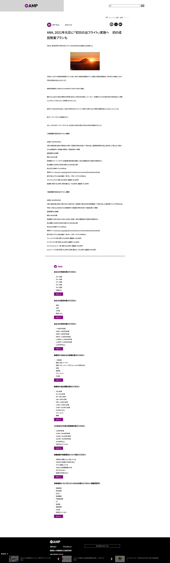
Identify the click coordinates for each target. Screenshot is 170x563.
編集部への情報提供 (56, 550)
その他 (58, 311)
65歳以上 (59, 290)
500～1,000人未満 (62, 402)
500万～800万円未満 (62, 334)
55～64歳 (59, 287)
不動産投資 (59, 499)
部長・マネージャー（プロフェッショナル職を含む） (70, 365)
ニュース (112, 17)
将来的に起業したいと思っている (66, 459)
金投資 (58, 504)
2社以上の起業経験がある (64, 467)
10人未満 (59, 391)
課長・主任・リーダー (62, 363)
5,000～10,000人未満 (63, 407)
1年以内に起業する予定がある (65, 462)
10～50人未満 (60, 394)
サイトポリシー (67, 546)
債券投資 (59, 507)
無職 (57, 415)
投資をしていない (61, 512)
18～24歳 (59, 277)
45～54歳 (59, 285)
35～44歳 (59, 282)
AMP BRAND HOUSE (56, 554)
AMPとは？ (53, 546)
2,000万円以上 (60, 345)
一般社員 (59, 360)
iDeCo (58, 493)
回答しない (59, 313)
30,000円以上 (60, 441)
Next (111, 559)
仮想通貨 (59, 496)
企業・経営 (119, 17)
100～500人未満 (61, 399)
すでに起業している (62, 465)
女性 (57, 308)
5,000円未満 (60, 431)
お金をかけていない (62, 444)
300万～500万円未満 (62, 331)
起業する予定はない (62, 473)
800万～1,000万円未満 (63, 337)
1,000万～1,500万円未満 (64, 339)
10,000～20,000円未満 (63, 436)
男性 (57, 305)
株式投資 (59, 491)
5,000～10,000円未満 (63, 433)
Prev (59, 559)
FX (57, 502)
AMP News (56, 25)
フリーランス (59, 373)
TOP (106, 17)
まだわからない (60, 470)
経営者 (58, 371)
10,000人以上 (60, 410)
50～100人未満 (61, 397)
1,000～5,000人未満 (62, 405)
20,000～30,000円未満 (63, 439)
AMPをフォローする (103, 546)
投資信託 (59, 488)
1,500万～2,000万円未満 (64, 342)
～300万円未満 (60, 328)
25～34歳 (59, 279)
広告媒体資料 (67, 550)
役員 (57, 368)
